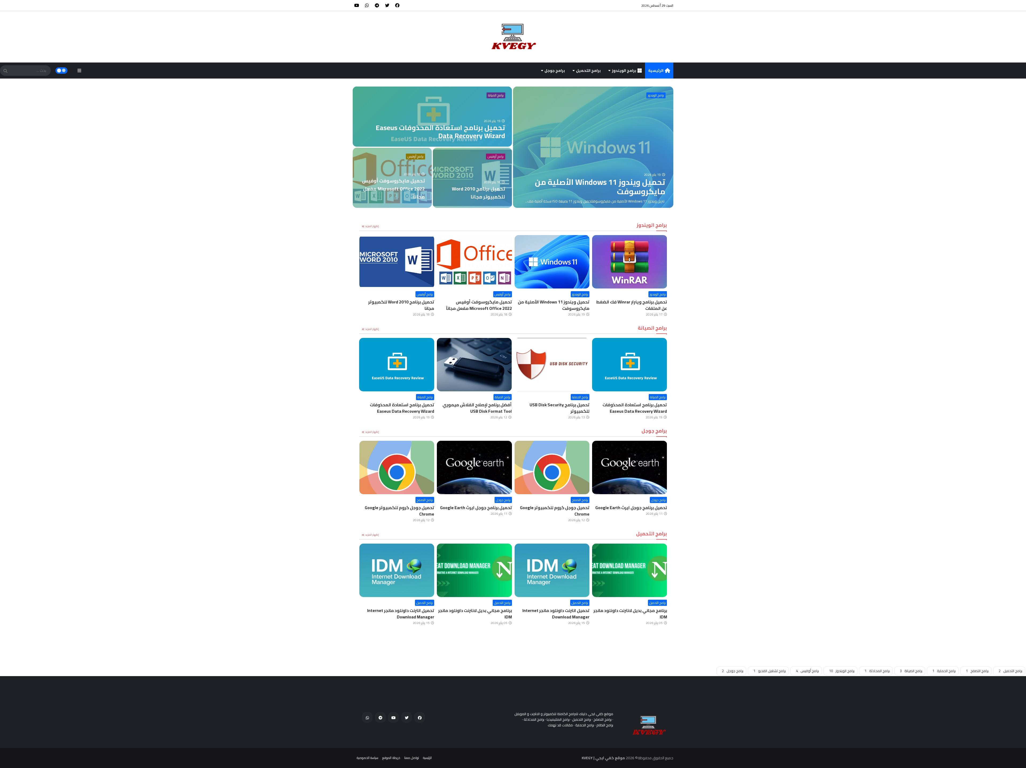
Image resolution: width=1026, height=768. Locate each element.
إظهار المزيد (372, 226)
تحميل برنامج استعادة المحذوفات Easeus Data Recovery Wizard (480, 408)
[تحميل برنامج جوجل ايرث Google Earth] (551, 467)
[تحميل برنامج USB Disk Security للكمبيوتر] (629, 364)
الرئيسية (655, 70)
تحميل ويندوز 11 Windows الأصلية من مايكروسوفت (631, 305)
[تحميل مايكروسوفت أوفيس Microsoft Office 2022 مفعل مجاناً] (392, 178)
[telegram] (377, 5)
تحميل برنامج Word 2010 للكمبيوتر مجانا (479, 305)
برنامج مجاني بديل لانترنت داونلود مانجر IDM (552, 613)
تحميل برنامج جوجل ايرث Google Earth (553, 508)
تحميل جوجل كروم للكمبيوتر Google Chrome (632, 511)
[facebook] (397, 5)
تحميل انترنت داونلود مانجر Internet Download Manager (633, 613)
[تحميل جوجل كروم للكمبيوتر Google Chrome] (629, 467)
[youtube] (357, 5)
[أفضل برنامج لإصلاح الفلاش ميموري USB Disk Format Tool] (552, 364)
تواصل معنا (411, 758)
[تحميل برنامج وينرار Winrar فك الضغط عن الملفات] (396, 262)
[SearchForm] (5, 71)
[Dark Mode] (62, 70)
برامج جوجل (555, 70)
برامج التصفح (658, 500)
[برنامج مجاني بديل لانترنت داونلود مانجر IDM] (551, 570)
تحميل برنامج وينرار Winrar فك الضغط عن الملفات (398, 305)
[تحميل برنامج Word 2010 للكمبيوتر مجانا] (472, 178)
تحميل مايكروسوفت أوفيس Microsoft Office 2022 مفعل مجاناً (556, 305)
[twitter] (387, 5)
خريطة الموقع (391, 758)
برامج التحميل (588, 70)
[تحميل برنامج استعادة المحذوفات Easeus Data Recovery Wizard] (432, 117)
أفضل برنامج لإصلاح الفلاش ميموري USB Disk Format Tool (554, 408)
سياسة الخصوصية (367, 758)
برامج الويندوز (624, 70)
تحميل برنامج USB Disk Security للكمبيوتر (637, 408)
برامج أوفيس (415, 156)
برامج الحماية (658, 397)
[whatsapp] (367, 5)
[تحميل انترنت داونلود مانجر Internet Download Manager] (629, 570)
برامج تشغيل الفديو (769, 671)
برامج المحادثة (877, 671)
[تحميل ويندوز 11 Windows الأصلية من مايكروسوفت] (593, 147)
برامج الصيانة (496, 95)
